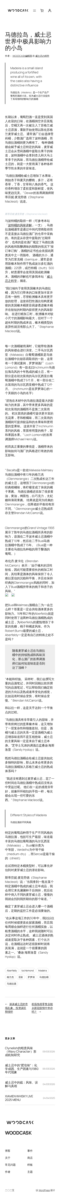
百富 (20, 977)
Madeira (42, 970)
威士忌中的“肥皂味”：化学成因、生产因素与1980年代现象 (21, 1068)
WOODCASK (18, 1132)
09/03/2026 (48, 1051)
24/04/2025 (49, 1098)
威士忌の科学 (42, 55)
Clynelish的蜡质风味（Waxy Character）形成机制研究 (20, 1051)
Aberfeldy (12, 970)
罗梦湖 (31, 977)
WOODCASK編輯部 (22, 55)
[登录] (49, 10)
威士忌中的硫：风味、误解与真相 (21, 1084)
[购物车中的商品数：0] (42, 10)
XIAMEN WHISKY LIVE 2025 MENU (19, 1097)
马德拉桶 (44, 977)
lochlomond (28, 970)
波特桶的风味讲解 (20, 225)
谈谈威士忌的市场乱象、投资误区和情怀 (16, 1007)
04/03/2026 (49, 1084)
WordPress (44, 1190)
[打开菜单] (34, 11)
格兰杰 (10, 977)
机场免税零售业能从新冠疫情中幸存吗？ (42, 1007)
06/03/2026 (48, 1068)
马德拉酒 (11, 983)
